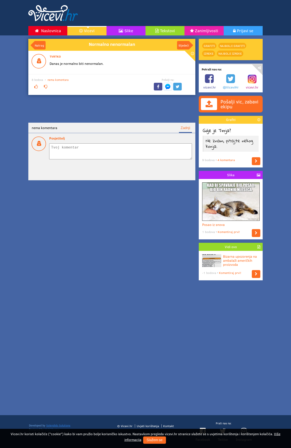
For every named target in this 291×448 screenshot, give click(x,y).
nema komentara (58, 80)
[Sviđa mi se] (36, 87)
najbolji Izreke (230, 53)
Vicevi (89, 30)
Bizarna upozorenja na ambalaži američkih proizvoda (240, 260)
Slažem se (155, 440)
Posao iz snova (213, 224)
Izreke (208, 53)
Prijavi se (245, 30)
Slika (231, 175)
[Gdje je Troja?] (256, 161)
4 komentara (226, 160)
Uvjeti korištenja (148, 426)
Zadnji (185, 128)
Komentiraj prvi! (229, 232)
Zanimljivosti (206, 30)
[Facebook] (158, 86)
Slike (128, 30)
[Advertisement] (186, 13)
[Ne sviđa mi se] (45, 87)
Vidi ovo (231, 246)
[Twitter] (177, 86)
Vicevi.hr (127, 426)
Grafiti (209, 46)
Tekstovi (167, 30)
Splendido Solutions (58, 425)
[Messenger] (168, 86)
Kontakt (168, 426)
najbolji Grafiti (232, 46)
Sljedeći (184, 45)
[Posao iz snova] (256, 233)
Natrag (39, 45)
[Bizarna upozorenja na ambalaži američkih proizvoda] (256, 274)
